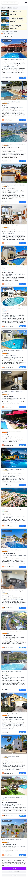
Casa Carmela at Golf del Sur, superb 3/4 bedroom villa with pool (13, 63)
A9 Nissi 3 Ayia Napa (7, 596)
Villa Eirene (5, 675)
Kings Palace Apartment (8, 230)
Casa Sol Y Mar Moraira (8, 553)
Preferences (14, 875)
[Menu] (26, 3)
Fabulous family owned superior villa (12, 717)
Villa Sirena (5, 760)
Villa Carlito (5, 434)
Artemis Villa (5, 313)
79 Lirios (4, 105)
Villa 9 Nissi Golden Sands (9, 355)
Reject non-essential (14, 871)
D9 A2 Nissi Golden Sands (9, 844)
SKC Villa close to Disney (8, 189)
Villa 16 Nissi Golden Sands (9, 802)
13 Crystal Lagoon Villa (8, 272)
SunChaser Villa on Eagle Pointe (10, 148)
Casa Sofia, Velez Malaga (8, 635)
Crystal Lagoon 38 (7, 514)
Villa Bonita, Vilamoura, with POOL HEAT (13, 473)
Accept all (14, 868)
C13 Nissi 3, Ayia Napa (8, 396)
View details (22, 77)
